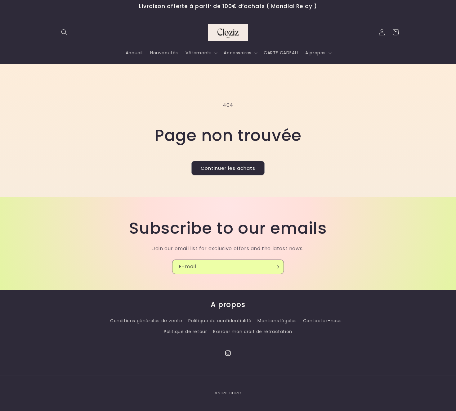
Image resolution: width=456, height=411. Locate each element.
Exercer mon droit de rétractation (252, 331)
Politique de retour (185, 331)
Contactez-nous (322, 321)
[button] (64, 32)
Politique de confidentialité (220, 321)
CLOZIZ (235, 393)
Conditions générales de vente (146, 321)
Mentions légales (277, 321)
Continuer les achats (228, 168)
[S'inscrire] (277, 267)
